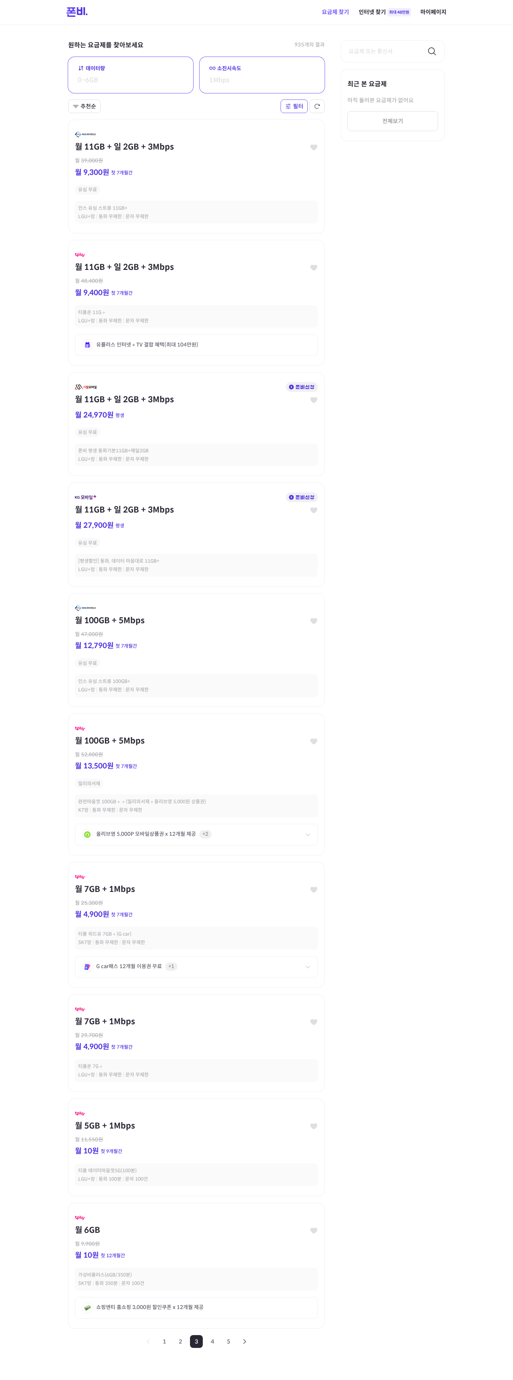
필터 (298, 106)
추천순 (88, 106)
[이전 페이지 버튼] (148, 1341)
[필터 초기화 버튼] (317, 106)
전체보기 (392, 121)
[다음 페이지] (244, 1341)
